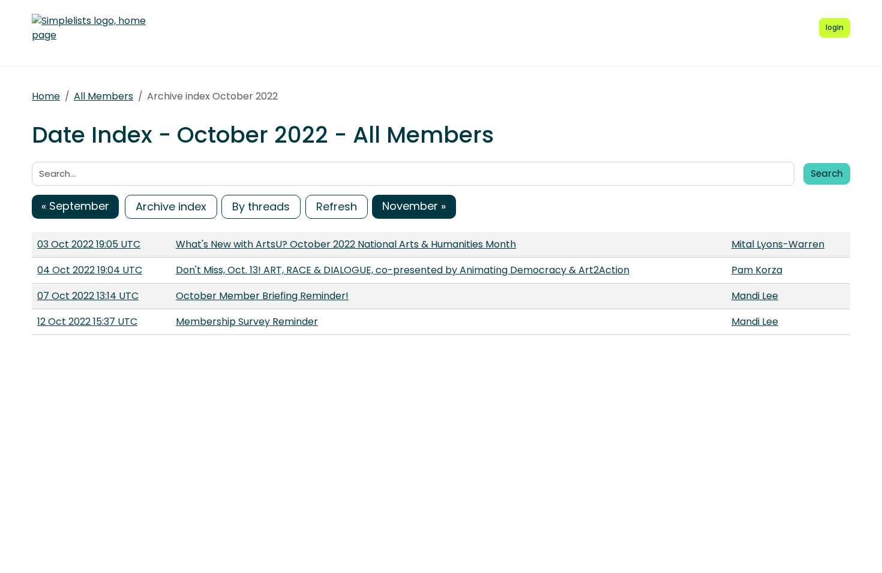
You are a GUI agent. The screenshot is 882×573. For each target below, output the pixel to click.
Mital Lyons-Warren (777, 244)
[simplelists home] (89, 28)
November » (414, 205)
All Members (103, 96)
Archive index (171, 206)
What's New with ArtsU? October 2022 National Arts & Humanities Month (346, 244)
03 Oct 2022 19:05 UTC (88, 244)
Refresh (336, 206)
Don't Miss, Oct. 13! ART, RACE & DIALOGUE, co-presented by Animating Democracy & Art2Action (402, 270)
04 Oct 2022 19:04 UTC (89, 270)
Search (827, 173)
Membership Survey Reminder (247, 321)
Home (46, 96)
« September (75, 205)
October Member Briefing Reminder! (262, 296)
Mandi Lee (754, 296)
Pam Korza (756, 270)
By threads (261, 206)
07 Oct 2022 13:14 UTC (88, 296)
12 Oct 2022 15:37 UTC (87, 321)
